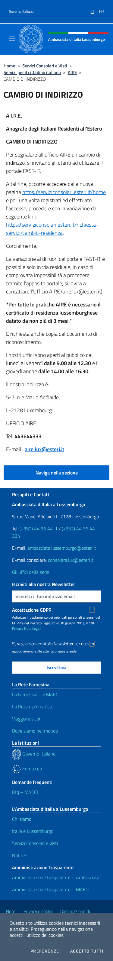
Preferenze (44, 951)
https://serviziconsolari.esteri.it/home (64, 192)
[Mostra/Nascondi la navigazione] (12, 38)
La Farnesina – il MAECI (36, 694)
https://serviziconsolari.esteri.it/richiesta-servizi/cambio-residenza (52, 229)
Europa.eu (31, 768)
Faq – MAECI (25, 792)
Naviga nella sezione (57, 472)
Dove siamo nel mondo (35, 730)
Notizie (19, 855)
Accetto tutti (86, 951)
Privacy (17, 628)
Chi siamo (21, 819)
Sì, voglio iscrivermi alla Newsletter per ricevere (53, 643)
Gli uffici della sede (30, 572)
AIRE (72, 72)
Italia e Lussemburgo (32, 831)
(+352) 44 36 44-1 (39, 528)
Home (9, 65)
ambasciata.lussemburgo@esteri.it (61, 548)
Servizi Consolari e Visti (44, 65)
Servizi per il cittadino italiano (32, 72)
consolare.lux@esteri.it (70, 560)
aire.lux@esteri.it (44, 449)
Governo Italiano (21, 11)
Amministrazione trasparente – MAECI (50, 889)
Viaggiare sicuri (26, 718)
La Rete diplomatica (32, 706)
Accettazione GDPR (32, 609)
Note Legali (32, 628)
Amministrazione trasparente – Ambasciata (55, 877)
